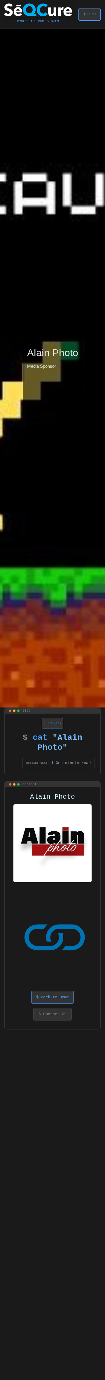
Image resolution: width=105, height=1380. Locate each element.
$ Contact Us (52, 1014)
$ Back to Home (52, 997)
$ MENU (89, 14)
